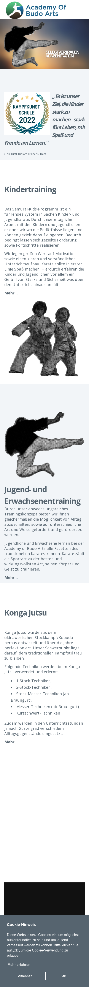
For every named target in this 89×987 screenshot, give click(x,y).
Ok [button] (64, 976)
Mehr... (11, 292)
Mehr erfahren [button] (19, 965)
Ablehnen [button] (25, 976)
